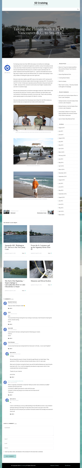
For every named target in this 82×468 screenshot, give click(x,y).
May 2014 (61, 162)
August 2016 (62, 138)
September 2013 (62, 176)
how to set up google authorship (15, 381)
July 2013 (61, 183)
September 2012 (62, 194)
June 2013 (61, 187)
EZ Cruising (41, 2)
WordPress (67, 465)
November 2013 (62, 173)
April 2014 (61, 166)
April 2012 (61, 211)
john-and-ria (7, 72)
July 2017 (61, 131)
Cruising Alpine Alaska (64, 78)
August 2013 (62, 180)
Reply (11, 308)
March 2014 (61, 169)
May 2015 (61, 145)
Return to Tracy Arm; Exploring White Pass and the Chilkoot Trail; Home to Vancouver (67, 69)
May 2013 (61, 190)
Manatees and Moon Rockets (41, 281)
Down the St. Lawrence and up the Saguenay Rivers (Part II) (40, 247)
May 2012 (61, 207)
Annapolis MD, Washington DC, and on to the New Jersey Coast (15, 247)
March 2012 (61, 214)
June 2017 (61, 134)
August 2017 (62, 127)
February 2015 (62, 155)
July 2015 (61, 141)
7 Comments (47, 41)
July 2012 (61, 200)
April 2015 (61, 148)
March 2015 (61, 152)
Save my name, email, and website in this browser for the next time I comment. (24, 451)
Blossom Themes (54, 465)
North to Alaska (62, 81)
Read (23, 253)
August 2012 (62, 197)
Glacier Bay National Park (65, 74)
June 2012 (61, 204)
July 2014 (61, 159)
